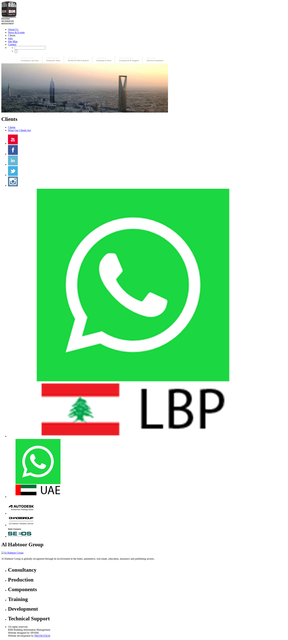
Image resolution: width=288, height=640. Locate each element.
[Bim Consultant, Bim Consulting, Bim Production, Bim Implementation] (154, 59)
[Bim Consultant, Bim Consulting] (29, 59)
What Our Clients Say (19, 130)
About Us (13, 29)
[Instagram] (13, 185)
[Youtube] (13, 143)
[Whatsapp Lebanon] (133, 436)
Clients (11, 127)
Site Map (13, 41)
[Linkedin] (13, 164)
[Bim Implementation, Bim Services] (78, 59)
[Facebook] (13, 154)
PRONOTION (42, 635)
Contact (12, 44)
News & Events (16, 32)
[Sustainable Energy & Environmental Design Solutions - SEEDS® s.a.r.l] (21, 536)
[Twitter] (13, 175)
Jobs (10, 38)
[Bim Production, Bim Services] (53, 59)
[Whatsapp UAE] (38, 496)
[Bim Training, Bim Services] (103, 59)
